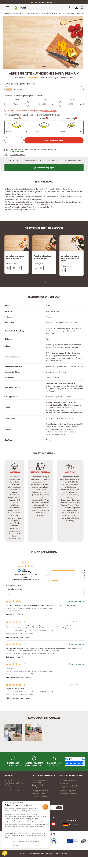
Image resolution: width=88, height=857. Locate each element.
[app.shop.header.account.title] (76, 7)
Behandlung (71, 118)
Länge (44, 99)
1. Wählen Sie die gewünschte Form (19, 84)
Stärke (16, 99)
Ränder (16, 118)
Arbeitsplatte (18, 13)
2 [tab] (45, 67)
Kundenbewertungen (73, 160)
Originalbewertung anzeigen (14, 637)
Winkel (43, 118)
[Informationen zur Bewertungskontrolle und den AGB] (36, 574)
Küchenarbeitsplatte (32, 13)
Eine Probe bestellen (17, 155)
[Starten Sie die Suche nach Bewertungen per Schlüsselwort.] (83, 594)
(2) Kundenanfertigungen (44, 168)
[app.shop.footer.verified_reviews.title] (75, 761)
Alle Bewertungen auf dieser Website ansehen (25, 579)
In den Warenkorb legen (54, 140)
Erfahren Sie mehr (49, 111)
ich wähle (14, 845)
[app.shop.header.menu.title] (5, 7)
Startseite (7, 13)
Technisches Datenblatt (33, 160)
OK (38, 845)
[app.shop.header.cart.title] (82, 7)
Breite (71, 99)
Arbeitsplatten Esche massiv (52, 13)
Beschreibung (20, 77)
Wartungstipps (53, 160)
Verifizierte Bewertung (77, 601)
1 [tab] (44, 67)
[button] (5, 853)
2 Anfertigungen (67, 77)
